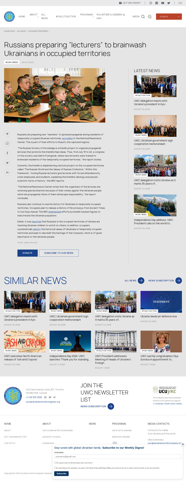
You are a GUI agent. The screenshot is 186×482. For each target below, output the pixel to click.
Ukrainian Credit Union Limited (168, 403)
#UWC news (11, 62)
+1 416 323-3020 (34, 397)
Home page (9, 31)
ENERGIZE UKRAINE (121, 437)
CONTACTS (9, 443)
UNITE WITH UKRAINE (122, 430)
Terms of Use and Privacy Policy (100, 468)
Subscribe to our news (58, 252)
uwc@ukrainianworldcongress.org (43, 401)
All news (21, 31)
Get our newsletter (15, 437)
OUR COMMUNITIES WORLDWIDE (57, 430)
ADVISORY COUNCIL (51, 437)
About (7, 430)
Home (22, 16)
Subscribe (61, 473)
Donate (164, 16)
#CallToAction (66, 16)
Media (136, 16)
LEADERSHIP (48, 443)
